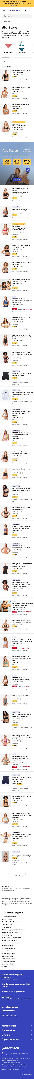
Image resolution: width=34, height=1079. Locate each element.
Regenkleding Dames (9, 948)
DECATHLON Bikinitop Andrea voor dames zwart (21, 470)
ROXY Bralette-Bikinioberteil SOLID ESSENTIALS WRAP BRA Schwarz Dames (21, 490)
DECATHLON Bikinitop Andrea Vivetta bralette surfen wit (21, 678)
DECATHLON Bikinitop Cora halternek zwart (21, 508)
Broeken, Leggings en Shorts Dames (13, 930)
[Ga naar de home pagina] (14, 10)
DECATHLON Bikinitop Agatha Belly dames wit (21, 318)
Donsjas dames (7, 935)
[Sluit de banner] (30, 3)
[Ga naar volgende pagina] (24, 875)
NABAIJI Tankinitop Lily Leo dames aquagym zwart (20, 696)
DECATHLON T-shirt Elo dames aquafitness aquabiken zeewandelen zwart (22, 564)
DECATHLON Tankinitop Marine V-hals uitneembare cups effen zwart (22, 336)
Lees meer (17, 179)
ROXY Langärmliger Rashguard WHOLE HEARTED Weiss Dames (22, 393)
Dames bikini (22, 52)
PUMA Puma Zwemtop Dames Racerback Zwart (22, 374)
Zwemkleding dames (9, 916)
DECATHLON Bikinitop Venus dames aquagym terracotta (21, 621)
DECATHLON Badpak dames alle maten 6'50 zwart (21, 280)
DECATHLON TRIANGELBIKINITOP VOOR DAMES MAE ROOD (20, 228)
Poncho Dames (7, 927)
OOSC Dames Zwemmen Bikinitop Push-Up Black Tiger (21, 855)
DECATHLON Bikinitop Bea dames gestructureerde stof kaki (21, 658)
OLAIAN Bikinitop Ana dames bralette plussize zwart (21, 452)
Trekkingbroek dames (9, 958)
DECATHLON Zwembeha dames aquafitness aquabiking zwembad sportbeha (22, 605)
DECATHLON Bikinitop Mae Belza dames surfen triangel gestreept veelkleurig (21, 584)
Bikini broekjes (8, 52)
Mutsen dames (6, 951)
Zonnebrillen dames (8, 961)
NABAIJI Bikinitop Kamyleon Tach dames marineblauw (21, 527)
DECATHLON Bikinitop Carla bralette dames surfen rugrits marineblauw (22, 300)
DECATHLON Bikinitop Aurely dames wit (21, 88)
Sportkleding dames (8, 953)
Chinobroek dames (8, 956)
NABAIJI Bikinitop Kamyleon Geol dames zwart (21, 246)
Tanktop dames (7, 924)
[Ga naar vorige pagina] (10, 875)
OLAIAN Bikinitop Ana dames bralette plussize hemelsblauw (22, 640)
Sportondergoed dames (9, 940)
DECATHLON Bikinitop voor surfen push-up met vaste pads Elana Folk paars (22, 737)
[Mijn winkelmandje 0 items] (30, 10)
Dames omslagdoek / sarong (11, 937)
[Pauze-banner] (27, 3)
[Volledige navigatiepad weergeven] (2, 21)
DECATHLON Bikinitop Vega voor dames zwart (21, 71)
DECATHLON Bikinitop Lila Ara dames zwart (21, 263)
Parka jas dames (7, 945)
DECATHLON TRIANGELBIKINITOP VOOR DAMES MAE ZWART (20, 125)
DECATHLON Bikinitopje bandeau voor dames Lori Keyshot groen (20, 758)
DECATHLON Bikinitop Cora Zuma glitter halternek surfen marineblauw (22, 354)
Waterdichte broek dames (10, 922)
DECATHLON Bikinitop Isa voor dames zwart (22, 797)
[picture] (5, 75)
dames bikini (6, 903)
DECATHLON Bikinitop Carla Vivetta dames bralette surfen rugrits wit (22, 815)
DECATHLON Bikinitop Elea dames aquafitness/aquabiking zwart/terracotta (20, 191)
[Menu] (4, 10)
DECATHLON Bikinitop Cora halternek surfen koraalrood (21, 546)
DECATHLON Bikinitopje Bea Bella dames (21, 105)
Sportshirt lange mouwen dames (12, 943)
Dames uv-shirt (7, 919)
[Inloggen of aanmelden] (25, 10)
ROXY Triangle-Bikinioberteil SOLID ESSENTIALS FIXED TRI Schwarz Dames (21, 716)
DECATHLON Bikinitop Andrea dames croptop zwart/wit (21, 835)
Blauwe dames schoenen (10, 932)
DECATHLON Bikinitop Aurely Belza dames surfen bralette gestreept (21, 413)
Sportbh (4, 966)
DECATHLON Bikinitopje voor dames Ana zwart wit (21, 210)
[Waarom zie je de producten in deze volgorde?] (3, 67)
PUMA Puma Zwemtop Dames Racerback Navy (22, 778)
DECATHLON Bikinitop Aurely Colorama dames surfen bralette (21, 434)
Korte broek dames (8, 964)
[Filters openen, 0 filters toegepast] (4, 62)
